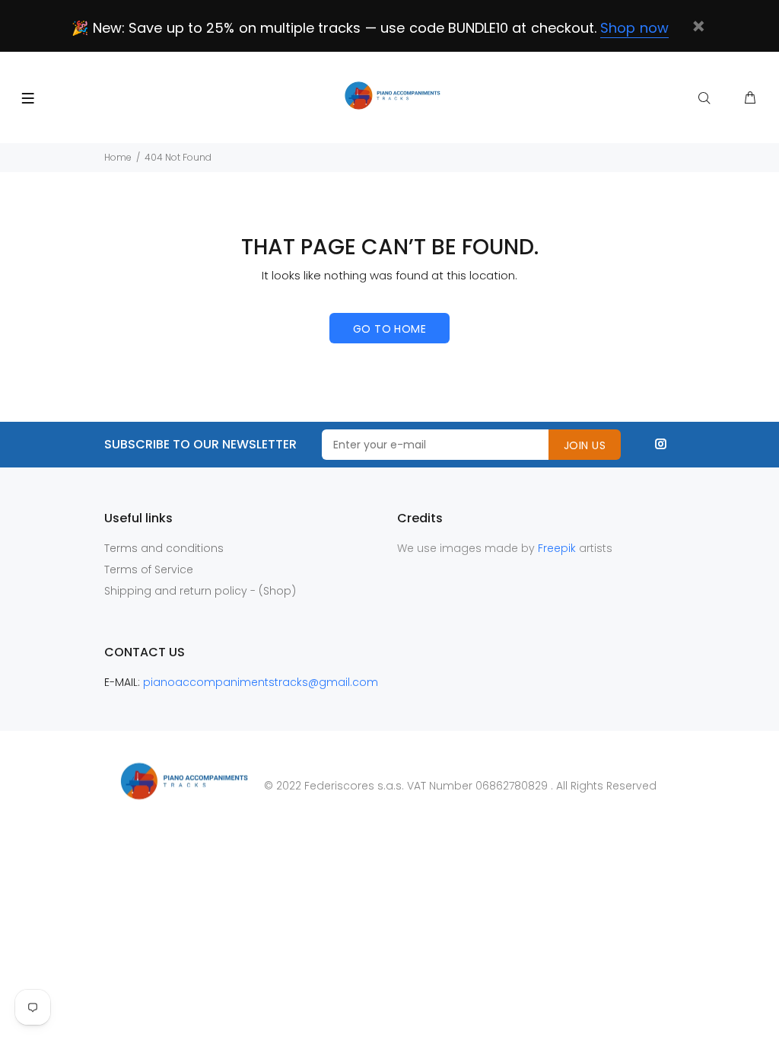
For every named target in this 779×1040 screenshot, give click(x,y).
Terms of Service (148, 569)
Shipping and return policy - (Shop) (200, 590)
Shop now (634, 27)
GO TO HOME (389, 329)
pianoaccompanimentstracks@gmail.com (260, 682)
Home (118, 157)
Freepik (558, 548)
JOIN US (585, 445)
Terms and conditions (164, 548)
